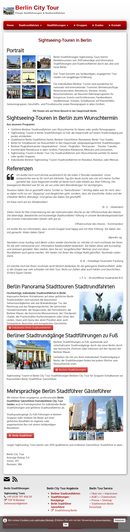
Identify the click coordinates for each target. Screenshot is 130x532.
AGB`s (95, 496)
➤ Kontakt (115, 25)
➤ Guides (97, 25)
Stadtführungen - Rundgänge (61, 498)
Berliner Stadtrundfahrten (65, 493)
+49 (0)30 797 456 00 (19, 496)
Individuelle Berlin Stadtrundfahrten (31, 327)
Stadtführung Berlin (66, 510)
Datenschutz (109, 496)
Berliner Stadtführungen (72, 369)
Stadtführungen (58, 25)
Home (10, 25)
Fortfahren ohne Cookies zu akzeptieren (65, 528)
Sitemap (107, 500)
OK (65, 524)
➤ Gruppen (80, 25)
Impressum (111, 493)
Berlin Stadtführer (22, 435)
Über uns (97, 493)
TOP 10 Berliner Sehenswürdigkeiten (15, 501)
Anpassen (119, 520)
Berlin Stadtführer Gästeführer (61, 505)
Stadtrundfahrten (30, 25)
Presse (95, 500)
